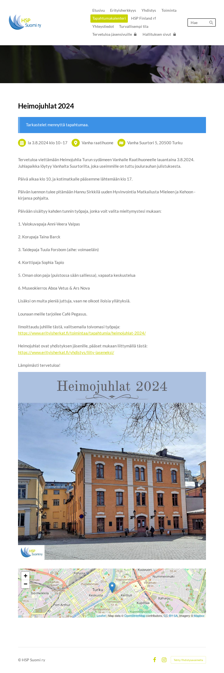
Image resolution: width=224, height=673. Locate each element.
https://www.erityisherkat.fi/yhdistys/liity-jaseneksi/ (66, 352)
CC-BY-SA (171, 615)
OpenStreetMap (134, 615)
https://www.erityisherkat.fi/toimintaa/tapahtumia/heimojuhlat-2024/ (82, 333)
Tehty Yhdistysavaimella (188, 660)
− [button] (25, 584)
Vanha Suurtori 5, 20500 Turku (154, 142)
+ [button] (25, 575)
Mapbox (199, 615)
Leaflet (101, 615)
